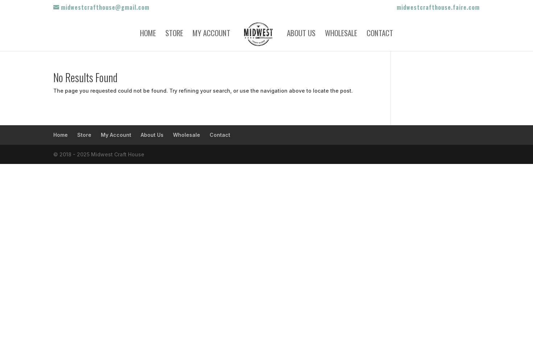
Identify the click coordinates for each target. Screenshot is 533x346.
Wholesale (341, 34)
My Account (211, 34)
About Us (301, 34)
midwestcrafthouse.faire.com (438, 8)
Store (174, 34)
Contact (380, 34)
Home (148, 34)
